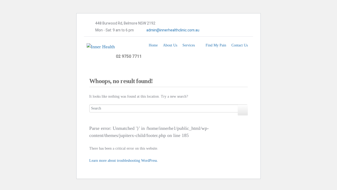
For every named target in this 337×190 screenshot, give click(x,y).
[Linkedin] (226, 30)
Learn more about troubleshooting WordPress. (123, 161)
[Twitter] (218, 30)
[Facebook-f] (210, 30)
